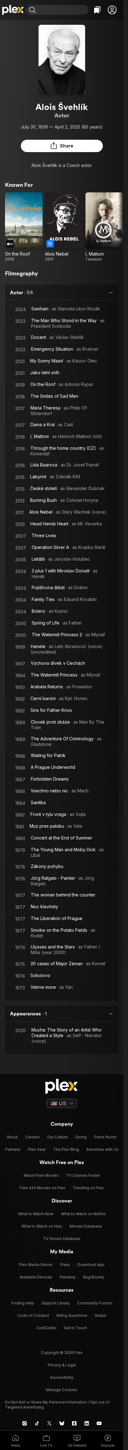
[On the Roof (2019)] (24, 227)
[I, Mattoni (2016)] (104, 227)
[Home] (13, 10)
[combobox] (63, 10)
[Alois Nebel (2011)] (64, 227)
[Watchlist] (97, 10)
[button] (112, 10)
